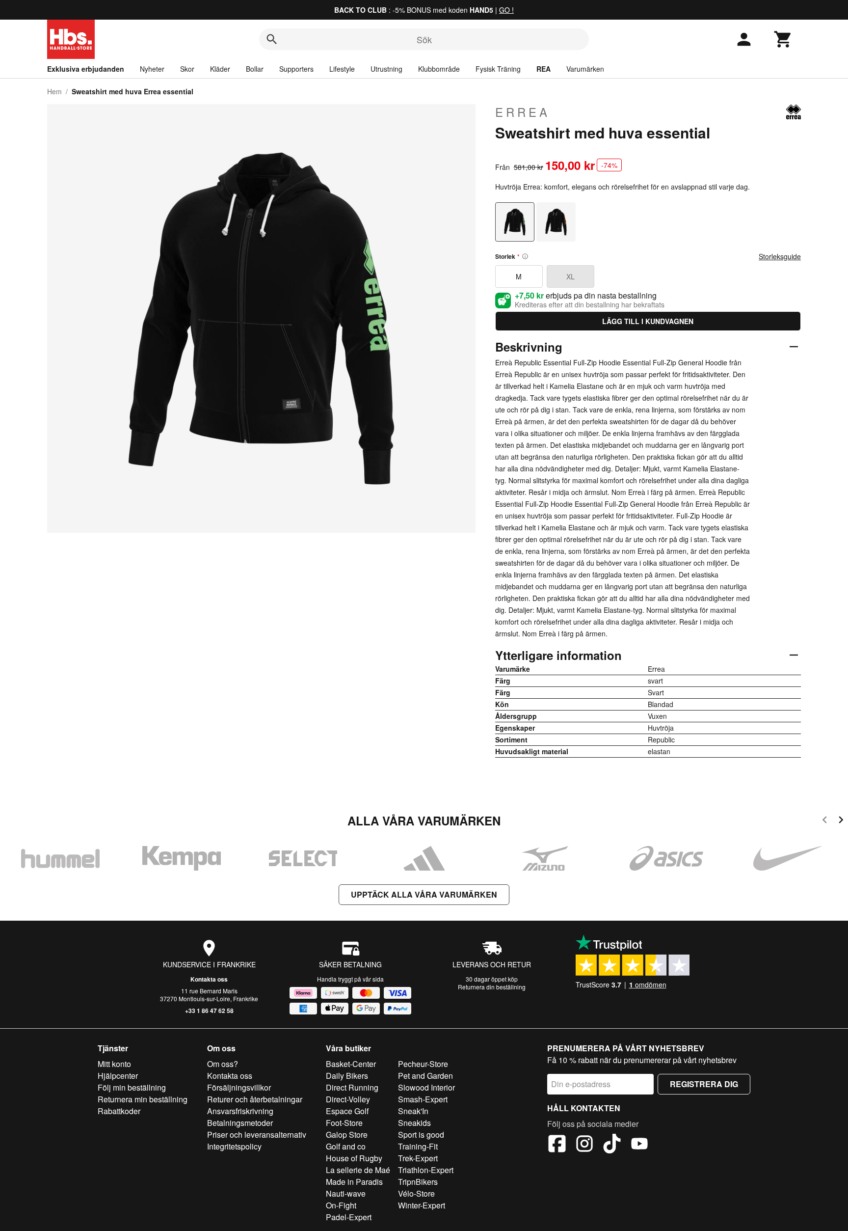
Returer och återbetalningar (254, 1099)
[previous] (825, 821)
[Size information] (525, 256)
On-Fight (341, 1205)
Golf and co (346, 1146)
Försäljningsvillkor (239, 1087)
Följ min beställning (132, 1087)
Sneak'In (413, 1111)
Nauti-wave (346, 1193)
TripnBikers (418, 1181)
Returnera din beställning (492, 987)
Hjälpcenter (118, 1075)
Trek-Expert (418, 1158)
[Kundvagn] (783, 39)
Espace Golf (347, 1111)
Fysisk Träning (498, 69)
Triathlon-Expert (425, 1170)
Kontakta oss (209, 979)
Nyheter (152, 69)
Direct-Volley (348, 1099)
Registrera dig (704, 1084)
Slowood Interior (426, 1087)
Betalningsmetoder (240, 1122)
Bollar (255, 69)
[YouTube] (639, 1145)
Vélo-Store (416, 1193)
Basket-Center (351, 1063)
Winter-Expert (421, 1205)
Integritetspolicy (234, 1146)
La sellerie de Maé (358, 1170)
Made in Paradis (354, 1181)
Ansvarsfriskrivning (240, 1111)
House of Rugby (354, 1158)
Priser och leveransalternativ (256, 1134)
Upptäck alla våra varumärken (424, 894)
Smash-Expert (423, 1099)
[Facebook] (557, 1145)
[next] (841, 821)
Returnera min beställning (142, 1099)
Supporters (296, 69)
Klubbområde (439, 69)
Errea (522, 112)
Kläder (220, 69)
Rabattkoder (119, 1111)
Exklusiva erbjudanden (85, 69)
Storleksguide (780, 256)
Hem (54, 91)
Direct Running (352, 1087)
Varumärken (585, 69)
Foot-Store (344, 1122)
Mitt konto (114, 1063)
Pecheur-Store (423, 1063)
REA (543, 69)
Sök (424, 39)
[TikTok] (612, 1145)
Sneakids (414, 1122)
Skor (187, 69)
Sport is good (421, 1134)
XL (570, 276)
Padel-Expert (348, 1217)
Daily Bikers (347, 1075)
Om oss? (222, 1063)
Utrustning (386, 69)
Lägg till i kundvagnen (647, 321)
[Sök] (272, 39)
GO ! (506, 10)
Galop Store (347, 1134)
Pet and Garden (425, 1075)
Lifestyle (342, 69)
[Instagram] (584, 1145)
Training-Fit (418, 1146)
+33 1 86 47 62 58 (209, 1010)
